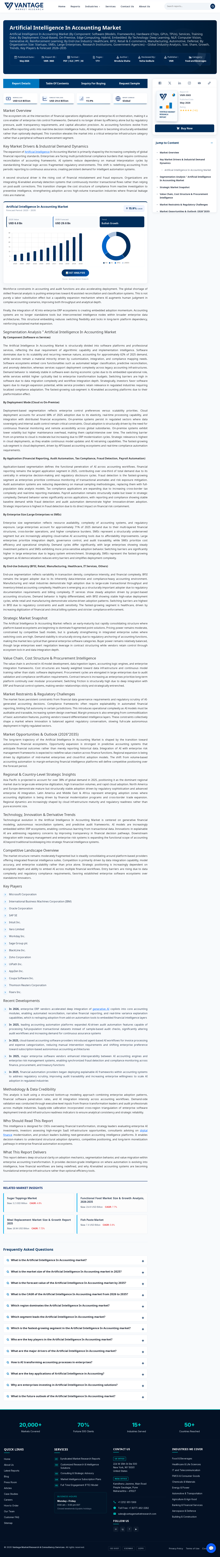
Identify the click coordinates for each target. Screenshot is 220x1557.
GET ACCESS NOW (125, 801)
